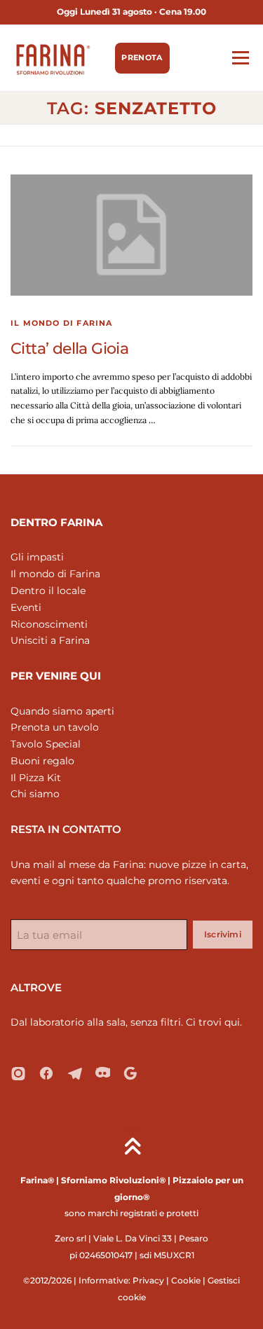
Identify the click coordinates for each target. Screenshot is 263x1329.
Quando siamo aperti (62, 711)
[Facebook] (46, 1073)
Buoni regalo (42, 761)
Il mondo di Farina (55, 573)
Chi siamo (35, 793)
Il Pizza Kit (36, 777)
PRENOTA (141, 57)
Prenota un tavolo (55, 727)
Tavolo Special (46, 744)
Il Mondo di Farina (62, 323)
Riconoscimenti (49, 624)
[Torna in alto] (131, 1147)
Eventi (26, 607)
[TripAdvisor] (102, 1073)
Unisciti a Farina (50, 640)
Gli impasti (37, 557)
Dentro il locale (48, 590)
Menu (240, 58)
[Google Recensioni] (130, 1073)
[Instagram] (18, 1073)
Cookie (186, 1280)
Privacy (148, 1280)
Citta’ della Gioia (69, 348)
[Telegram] (74, 1073)
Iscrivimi (222, 934)
